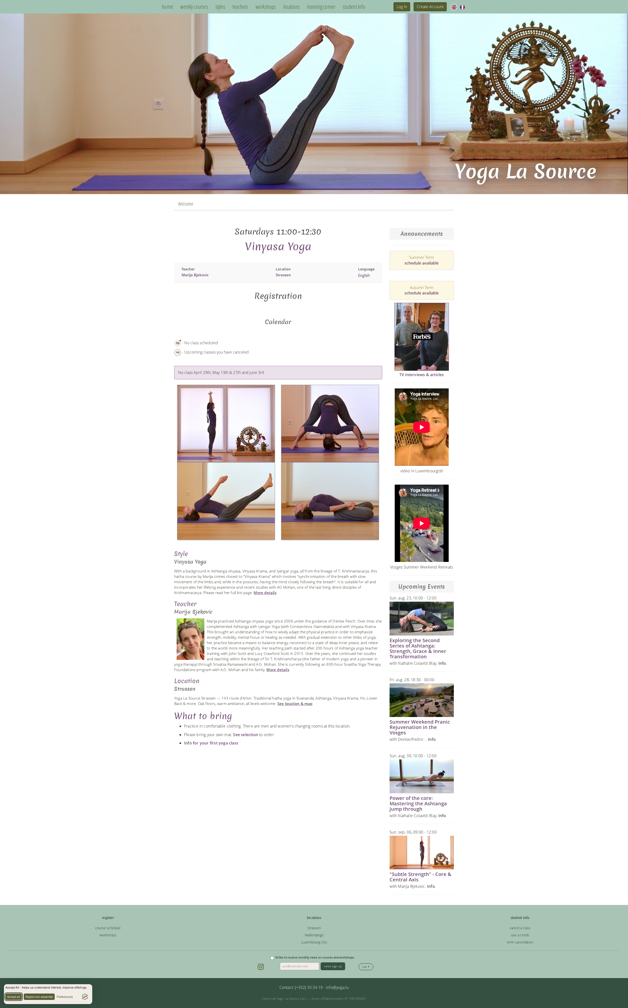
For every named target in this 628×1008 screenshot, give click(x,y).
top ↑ (366, 967)
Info (442, 663)
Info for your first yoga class (211, 743)
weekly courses (194, 7)
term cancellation (520, 942)
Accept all (13, 997)
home (167, 7)
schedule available (422, 263)
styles (220, 7)
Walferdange (314, 935)
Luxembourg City (314, 942)
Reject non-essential (39, 997)
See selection (245, 734)
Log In (402, 6)
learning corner (321, 7)
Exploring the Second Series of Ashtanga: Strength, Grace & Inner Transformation (418, 648)
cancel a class (520, 928)
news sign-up (333, 966)
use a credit (520, 935)
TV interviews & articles (421, 374)
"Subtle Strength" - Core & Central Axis (420, 877)
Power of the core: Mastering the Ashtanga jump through (418, 803)
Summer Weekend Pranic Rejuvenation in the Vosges (420, 727)
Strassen (283, 274)
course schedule (108, 928)
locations (291, 7)
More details (265, 592)
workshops (266, 7)
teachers (240, 7)
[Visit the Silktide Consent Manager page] (85, 997)
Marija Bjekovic (195, 274)
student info (354, 7)
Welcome (185, 203)
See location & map (295, 703)
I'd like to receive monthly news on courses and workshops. (315, 957)
